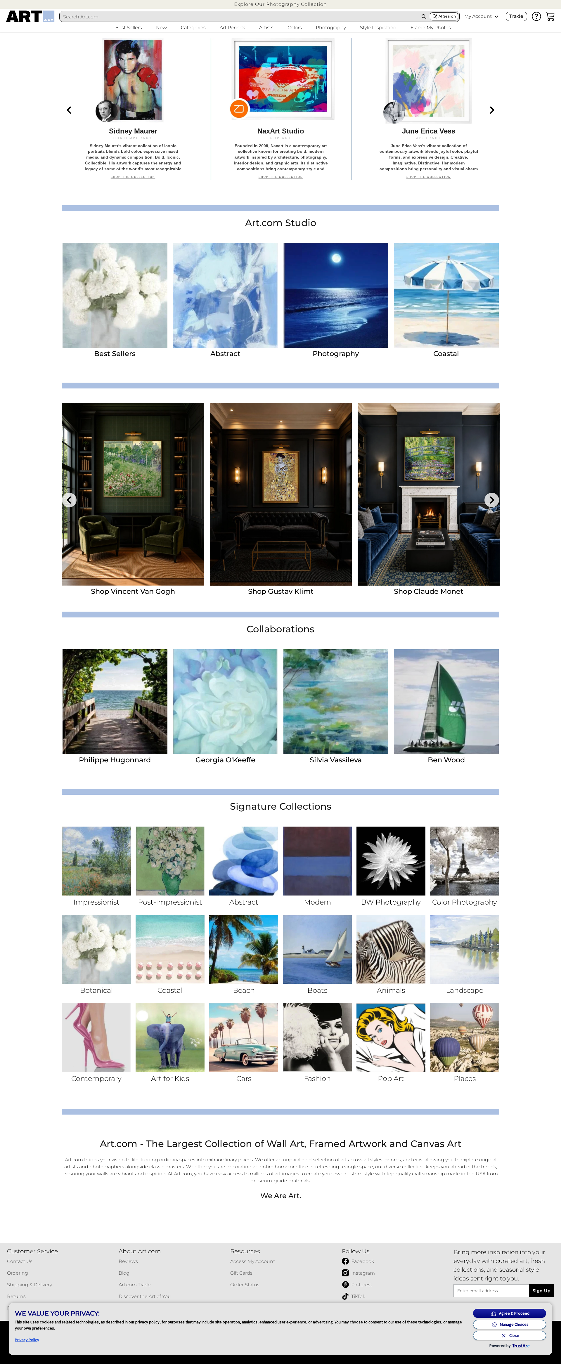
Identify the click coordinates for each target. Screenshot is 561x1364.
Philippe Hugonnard (115, 760)
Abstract (225, 353)
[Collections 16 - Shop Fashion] (317, 1037)
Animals (391, 990)
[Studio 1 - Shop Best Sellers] (115, 295)
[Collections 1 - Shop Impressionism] (96, 861)
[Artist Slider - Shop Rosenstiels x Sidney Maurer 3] (429, 494)
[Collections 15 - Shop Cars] (243, 1037)
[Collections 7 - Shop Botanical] (96, 949)
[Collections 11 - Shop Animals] (390, 949)
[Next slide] (491, 110)
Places (465, 1078)
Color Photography (464, 902)
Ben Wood (446, 760)
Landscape (464, 990)
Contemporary (96, 1078)
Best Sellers (115, 353)
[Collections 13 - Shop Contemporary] (96, 1037)
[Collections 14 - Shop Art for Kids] (170, 1037)
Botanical (96, 990)
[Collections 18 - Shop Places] (464, 1037)
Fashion (317, 1078)
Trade (516, 16)
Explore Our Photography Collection (280, 4)
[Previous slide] (69, 110)
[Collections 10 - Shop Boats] (317, 949)
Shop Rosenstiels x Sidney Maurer (428, 591)
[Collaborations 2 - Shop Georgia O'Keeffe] (225, 701)
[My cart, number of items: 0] (550, 16)
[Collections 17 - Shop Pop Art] (390, 1037)
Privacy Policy (27, 1339)
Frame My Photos (431, 27)
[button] (280, 4)
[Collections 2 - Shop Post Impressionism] (170, 861)
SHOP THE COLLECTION (133, 180)
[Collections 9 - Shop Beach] (243, 949)
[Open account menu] (496, 16)
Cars (243, 1078)
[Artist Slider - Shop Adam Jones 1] (133, 494)
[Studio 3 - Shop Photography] (335, 295)
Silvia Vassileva (336, 760)
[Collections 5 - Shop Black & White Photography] (390, 861)
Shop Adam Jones (133, 591)
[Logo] (30, 16)
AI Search (447, 16)
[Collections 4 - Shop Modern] (317, 861)
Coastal (446, 353)
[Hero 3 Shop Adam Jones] (429, 109)
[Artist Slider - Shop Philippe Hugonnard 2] (281, 494)
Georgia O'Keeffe (225, 760)
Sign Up (541, 1290)
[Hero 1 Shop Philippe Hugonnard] (133, 109)
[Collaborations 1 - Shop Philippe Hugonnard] (115, 701)
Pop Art (391, 1078)
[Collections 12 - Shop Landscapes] (464, 949)
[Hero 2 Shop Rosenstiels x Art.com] (281, 109)
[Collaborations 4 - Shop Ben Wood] (446, 701)
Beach (244, 990)
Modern (317, 902)
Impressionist (96, 902)
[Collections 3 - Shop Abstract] (243, 861)
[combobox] (239, 16)
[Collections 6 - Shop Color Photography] (464, 861)
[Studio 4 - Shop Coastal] (446, 295)
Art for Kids (170, 1078)
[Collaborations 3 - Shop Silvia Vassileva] (335, 701)
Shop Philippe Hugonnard (281, 591)
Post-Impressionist (170, 902)
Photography (336, 353)
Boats (317, 990)
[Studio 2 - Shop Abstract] (225, 295)
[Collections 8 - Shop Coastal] (170, 949)
